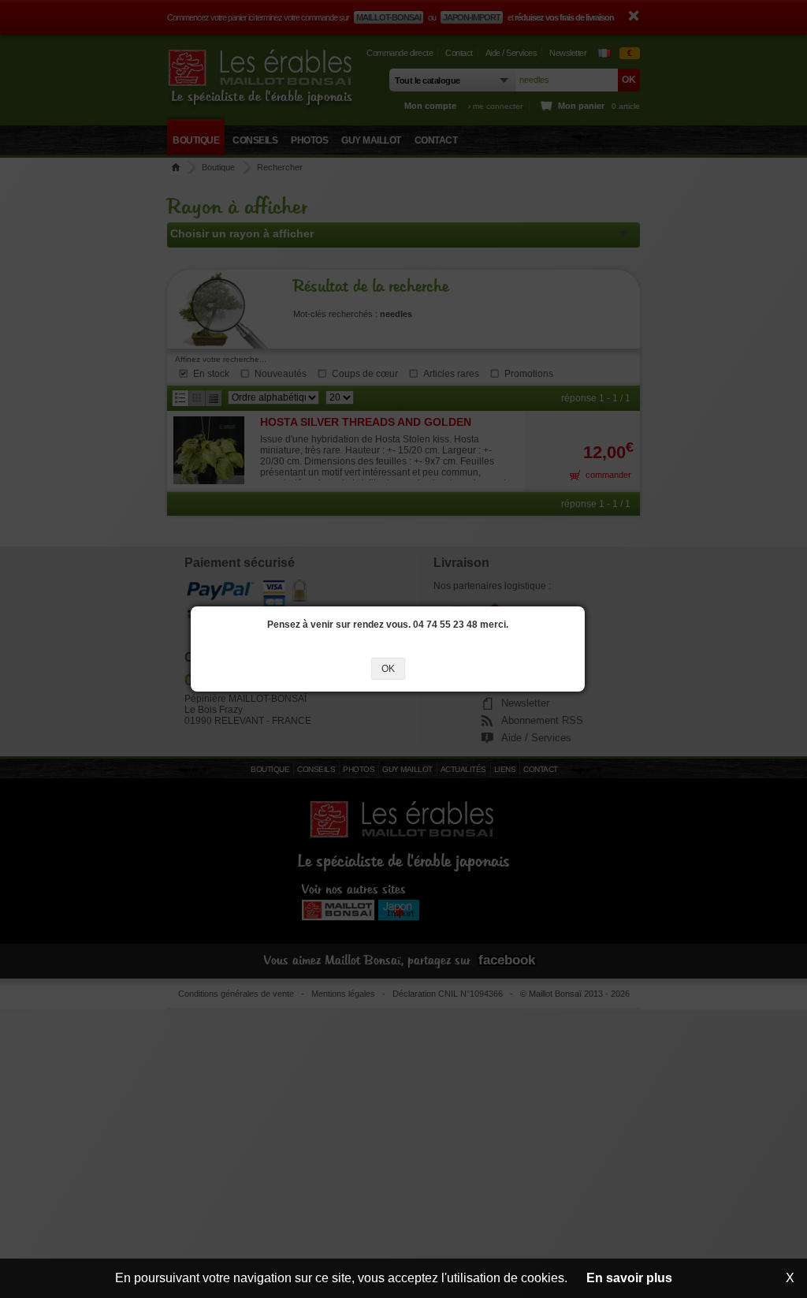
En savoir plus (629, 1278)
